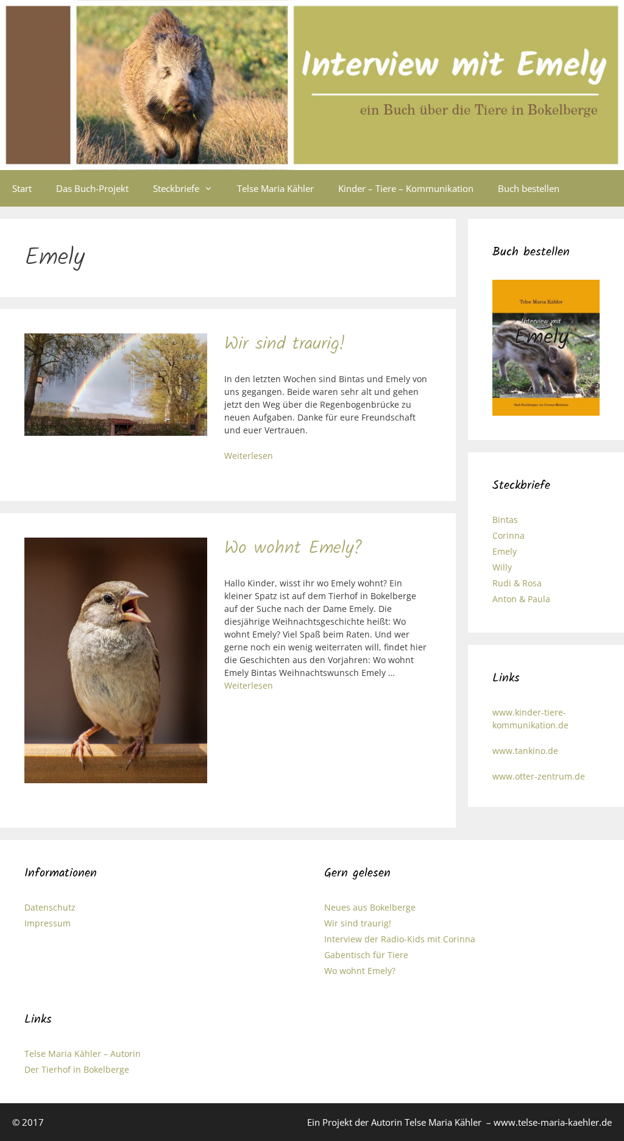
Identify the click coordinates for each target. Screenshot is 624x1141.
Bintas (505, 519)
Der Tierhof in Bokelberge (76, 1069)
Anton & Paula (521, 599)
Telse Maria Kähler (275, 188)
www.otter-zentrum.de (538, 776)
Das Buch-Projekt (92, 188)
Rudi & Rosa (517, 583)
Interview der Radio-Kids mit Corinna (399, 939)
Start (22, 188)
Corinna (508, 535)
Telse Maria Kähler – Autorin (82, 1053)
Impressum (47, 923)
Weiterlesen (248, 455)
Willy (502, 567)
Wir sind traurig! (284, 344)
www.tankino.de (525, 750)
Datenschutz (50, 907)
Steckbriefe (176, 188)
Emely (504, 551)
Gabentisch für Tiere (366, 955)
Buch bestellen (528, 188)
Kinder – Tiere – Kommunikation (405, 188)
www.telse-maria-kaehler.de (553, 1122)
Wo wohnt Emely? (293, 548)
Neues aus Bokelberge (370, 907)
